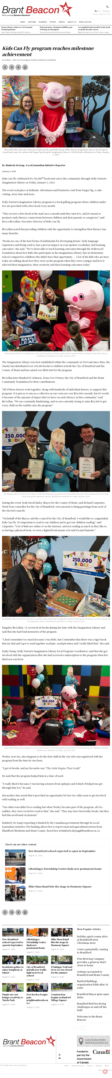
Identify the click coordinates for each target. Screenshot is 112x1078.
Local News (6, 60)
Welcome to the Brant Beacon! (89, 1018)
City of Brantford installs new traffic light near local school (37, 971)
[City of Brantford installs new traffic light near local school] (37, 960)
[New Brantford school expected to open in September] (15, 857)
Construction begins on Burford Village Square (61, 997)
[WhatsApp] (25, 67)
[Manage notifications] (105, 1071)
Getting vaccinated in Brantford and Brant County (93, 973)
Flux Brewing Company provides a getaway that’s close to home (91, 962)
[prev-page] (79, 1028)
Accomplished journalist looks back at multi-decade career (94, 28)
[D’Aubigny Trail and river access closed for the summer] (61, 960)
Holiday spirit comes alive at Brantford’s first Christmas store (92, 940)
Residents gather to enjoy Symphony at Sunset (13, 969)
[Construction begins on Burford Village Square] (61, 987)
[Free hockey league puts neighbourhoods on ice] (37, 987)
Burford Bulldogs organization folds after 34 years (92, 984)
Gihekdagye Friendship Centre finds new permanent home (65, 868)
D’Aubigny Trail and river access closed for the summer (61, 969)
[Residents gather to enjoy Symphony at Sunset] (13, 960)
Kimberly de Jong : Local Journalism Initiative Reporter (35, 165)
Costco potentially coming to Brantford (92, 951)
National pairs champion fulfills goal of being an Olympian (56, 28)
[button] (107, 6)
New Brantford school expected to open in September (62, 851)
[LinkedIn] (59, 1057)
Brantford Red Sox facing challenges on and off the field (92, 1007)
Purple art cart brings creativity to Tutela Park (12, 997)
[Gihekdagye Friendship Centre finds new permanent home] (15, 875)
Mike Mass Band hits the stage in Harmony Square (59, 886)
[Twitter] (12, 67)
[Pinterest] (18, 67)
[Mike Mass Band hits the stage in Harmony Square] (15, 893)
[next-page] (83, 1028)
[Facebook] (5, 67)
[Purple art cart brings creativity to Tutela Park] (13, 987)
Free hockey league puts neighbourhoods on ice (37, 998)
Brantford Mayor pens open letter (93, 995)
